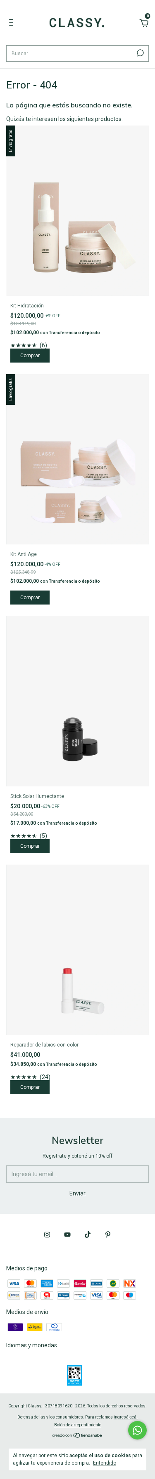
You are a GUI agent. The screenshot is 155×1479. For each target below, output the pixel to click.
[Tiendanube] (77, 1436)
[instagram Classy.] (47, 1234)
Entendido (104, 1463)
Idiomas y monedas (31, 1345)
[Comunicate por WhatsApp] (137, 1430)
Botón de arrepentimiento (77, 1425)
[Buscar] (139, 53)
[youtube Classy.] (67, 1234)
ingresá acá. (126, 1417)
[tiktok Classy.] (87, 1234)
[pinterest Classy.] (108, 1234)
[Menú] (12, 23)
